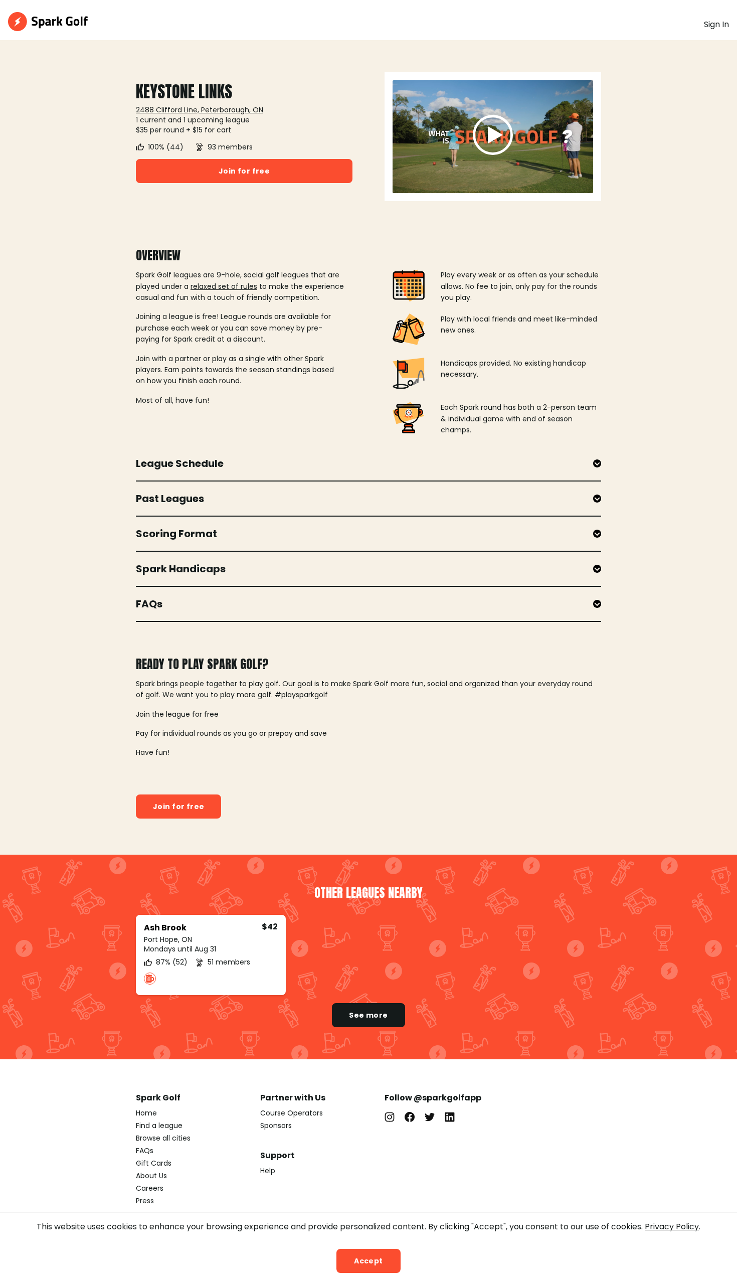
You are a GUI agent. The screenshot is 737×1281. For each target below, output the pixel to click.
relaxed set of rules (224, 286)
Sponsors (276, 1125)
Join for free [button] (244, 171)
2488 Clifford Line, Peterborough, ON (199, 110)
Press (145, 1201)
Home (146, 1113)
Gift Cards (153, 1163)
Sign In (716, 24)
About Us (151, 1176)
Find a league (159, 1125)
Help (267, 1171)
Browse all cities (163, 1138)
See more (368, 1015)
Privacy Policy (672, 1226)
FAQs (144, 1151)
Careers (149, 1188)
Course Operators (291, 1113)
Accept (368, 1261)
